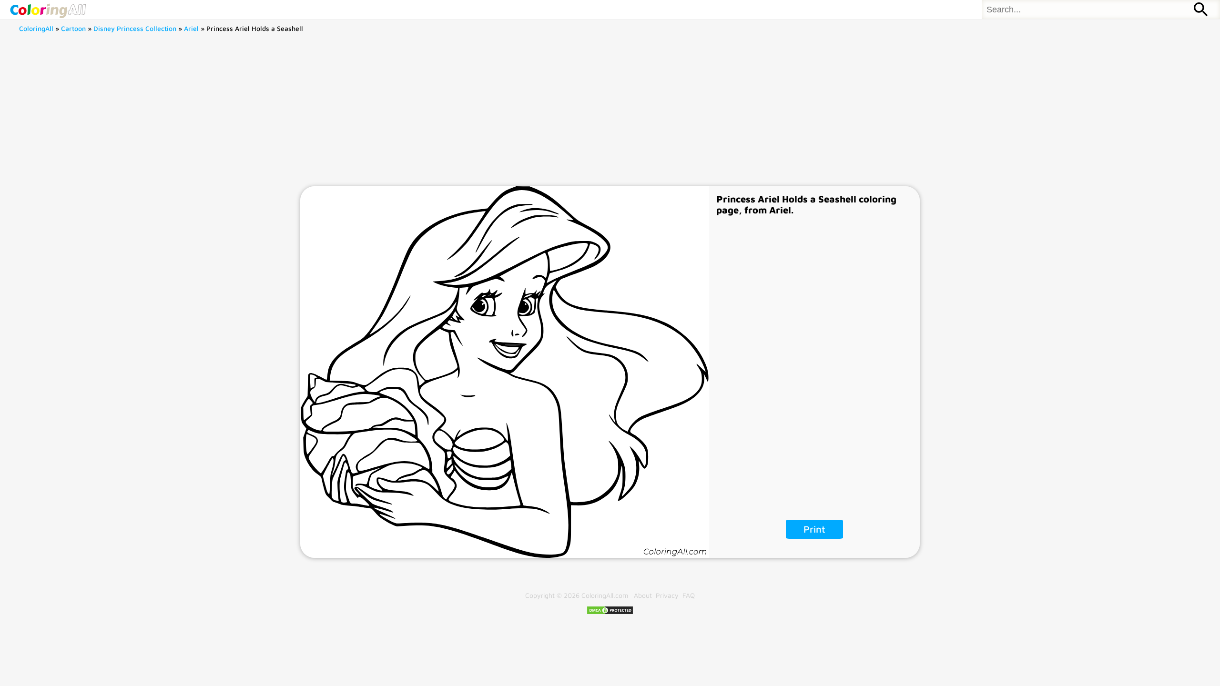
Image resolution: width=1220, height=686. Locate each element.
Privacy (667, 595)
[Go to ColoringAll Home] (47, 9)
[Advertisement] (610, 115)
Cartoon (73, 28)
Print (814, 529)
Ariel (191, 28)
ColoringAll (36, 28)
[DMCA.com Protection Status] (610, 612)
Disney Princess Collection (134, 28)
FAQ (688, 595)
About (643, 595)
